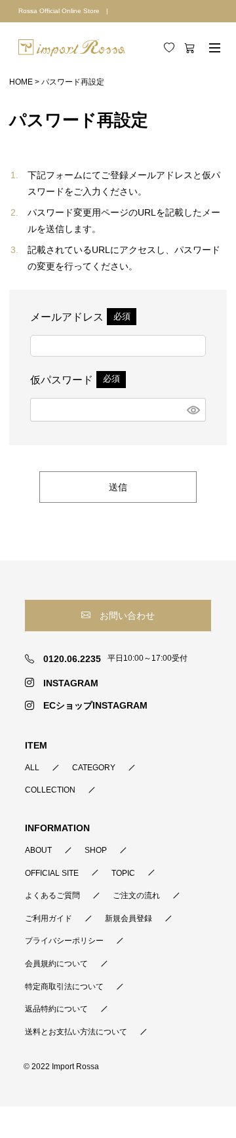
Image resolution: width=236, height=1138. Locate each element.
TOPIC (123, 873)
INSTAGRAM (70, 683)
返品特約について (56, 1008)
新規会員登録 (128, 918)
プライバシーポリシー (64, 940)
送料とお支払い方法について (76, 1031)
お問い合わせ (127, 615)
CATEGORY (93, 767)
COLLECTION (50, 790)
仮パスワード (77, 379)
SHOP (96, 850)
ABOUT (38, 850)
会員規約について (56, 963)
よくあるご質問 (52, 895)
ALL (32, 767)
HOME (21, 82)
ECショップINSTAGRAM (95, 705)
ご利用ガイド (48, 918)
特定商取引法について (64, 986)
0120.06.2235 (71, 659)
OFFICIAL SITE (52, 873)
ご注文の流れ (136, 895)
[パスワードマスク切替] (193, 410)
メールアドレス (82, 317)
